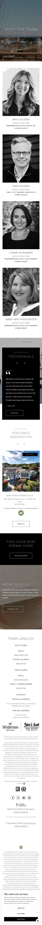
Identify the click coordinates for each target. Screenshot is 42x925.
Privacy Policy (29, 823)
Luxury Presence (21, 812)
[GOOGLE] (29, 798)
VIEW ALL (14, 413)
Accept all (21, 919)
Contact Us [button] (12, 609)
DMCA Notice (21, 826)
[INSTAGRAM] (18, 798)
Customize (21, 913)
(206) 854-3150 (21, 688)
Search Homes (21, 555)
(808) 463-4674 (21, 663)
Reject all (21, 908)
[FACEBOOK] (13, 798)
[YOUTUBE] (24, 798)
